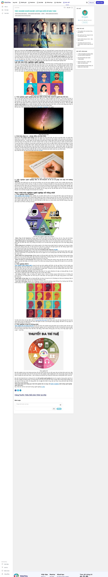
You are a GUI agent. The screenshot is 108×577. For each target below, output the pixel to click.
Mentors (32, 2)
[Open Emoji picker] (60, 405)
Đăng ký (91, 2)
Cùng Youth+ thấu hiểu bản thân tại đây (30, 395)
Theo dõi (85, 22)
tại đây (40, 150)
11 (78, 20)
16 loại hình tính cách (41, 320)
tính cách (40, 107)
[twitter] (18, 391)
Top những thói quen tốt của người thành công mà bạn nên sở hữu (85, 44)
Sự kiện (41, 2)
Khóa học (49, 2)
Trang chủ (14, 2)
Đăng (59, 408)
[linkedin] (20, 391)
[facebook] (15, 391)
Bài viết (67, 2)
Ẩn (54, 408)
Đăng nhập (100, 2)
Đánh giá (23, 2)
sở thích (46, 107)
